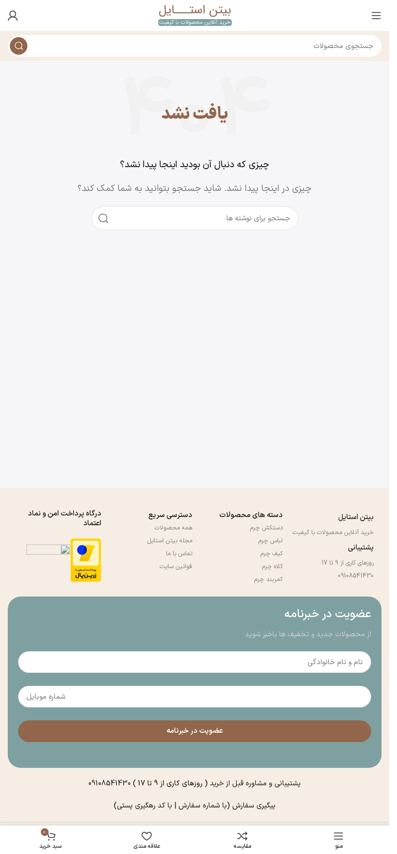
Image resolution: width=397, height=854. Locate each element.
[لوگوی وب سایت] (195, 15)
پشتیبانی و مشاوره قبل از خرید (255, 783)
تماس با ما (179, 553)
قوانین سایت (176, 566)
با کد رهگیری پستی (145, 805)
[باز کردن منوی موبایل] (376, 15)
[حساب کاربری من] (13, 15)
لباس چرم (270, 540)
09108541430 (356, 576)
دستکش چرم (266, 528)
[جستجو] (18, 46)
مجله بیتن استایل (169, 540)
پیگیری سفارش (254, 805)
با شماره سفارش (202, 805)
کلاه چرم (272, 566)
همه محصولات (173, 528)
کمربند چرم (268, 579)
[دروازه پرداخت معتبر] (85, 560)
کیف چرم (272, 553)
